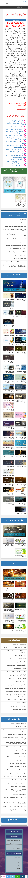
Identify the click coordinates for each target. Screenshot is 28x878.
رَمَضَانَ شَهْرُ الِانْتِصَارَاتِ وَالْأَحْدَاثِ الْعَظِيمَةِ (16, 124)
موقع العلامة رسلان (16, 846)
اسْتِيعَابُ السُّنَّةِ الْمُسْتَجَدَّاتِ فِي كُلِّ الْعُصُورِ (15, 142)
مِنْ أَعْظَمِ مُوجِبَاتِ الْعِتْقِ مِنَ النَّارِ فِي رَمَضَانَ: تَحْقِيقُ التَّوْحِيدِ (15, 139)
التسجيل (18, 865)
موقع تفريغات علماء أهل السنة (21, 1)
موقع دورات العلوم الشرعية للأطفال (13, 840)
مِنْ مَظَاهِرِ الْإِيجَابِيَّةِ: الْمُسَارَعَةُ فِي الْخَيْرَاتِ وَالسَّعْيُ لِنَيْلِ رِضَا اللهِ (16, 162)
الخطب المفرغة (17, 857)
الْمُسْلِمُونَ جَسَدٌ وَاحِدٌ (17, 121)
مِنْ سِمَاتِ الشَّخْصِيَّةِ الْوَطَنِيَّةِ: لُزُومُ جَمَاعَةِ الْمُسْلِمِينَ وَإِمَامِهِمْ (16, 156)
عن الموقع (18, 868)
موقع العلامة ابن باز (16, 848)
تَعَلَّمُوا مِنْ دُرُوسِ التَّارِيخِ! (17, 159)
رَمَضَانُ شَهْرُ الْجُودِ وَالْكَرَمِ (16, 127)
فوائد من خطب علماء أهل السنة (14, 871)
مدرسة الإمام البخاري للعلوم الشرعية (13, 843)
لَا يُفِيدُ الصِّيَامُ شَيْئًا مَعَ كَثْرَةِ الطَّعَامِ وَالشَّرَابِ (12, 7)
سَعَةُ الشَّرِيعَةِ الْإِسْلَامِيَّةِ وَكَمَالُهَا (14, 149)
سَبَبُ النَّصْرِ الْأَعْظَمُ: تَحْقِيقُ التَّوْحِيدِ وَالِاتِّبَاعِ (16, 152)
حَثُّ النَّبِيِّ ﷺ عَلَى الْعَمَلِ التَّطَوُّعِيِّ (14, 129)
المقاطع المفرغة (17, 863)
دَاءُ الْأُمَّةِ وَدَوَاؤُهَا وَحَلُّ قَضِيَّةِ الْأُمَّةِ (14, 135)
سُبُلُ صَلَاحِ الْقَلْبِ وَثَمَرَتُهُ (17, 166)
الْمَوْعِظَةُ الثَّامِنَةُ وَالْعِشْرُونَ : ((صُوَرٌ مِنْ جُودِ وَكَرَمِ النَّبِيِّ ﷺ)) (16, 132)
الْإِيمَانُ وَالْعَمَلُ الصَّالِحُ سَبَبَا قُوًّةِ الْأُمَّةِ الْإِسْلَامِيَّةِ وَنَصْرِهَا (16, 146)
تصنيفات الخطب (17, 860)
